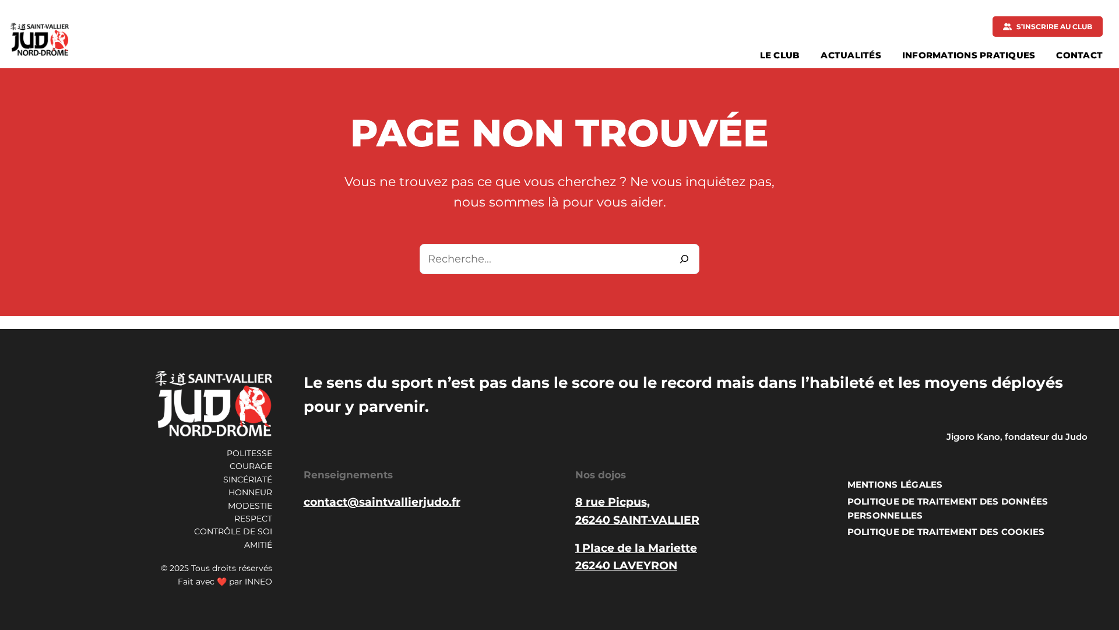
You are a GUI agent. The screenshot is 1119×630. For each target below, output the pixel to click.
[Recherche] (684, 259)
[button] (1048, 26)
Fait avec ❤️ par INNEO (225, 581)
